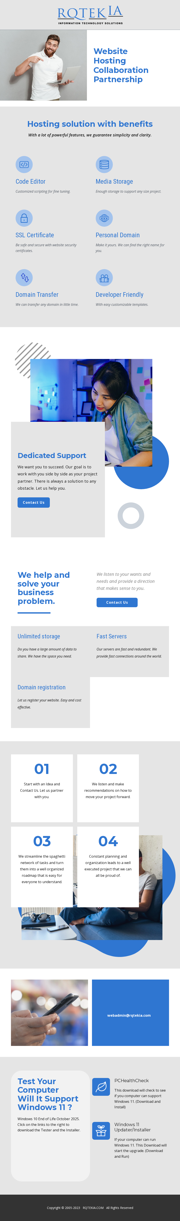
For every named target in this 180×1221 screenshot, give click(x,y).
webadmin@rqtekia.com (129, 1015)
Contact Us (34, 502)
